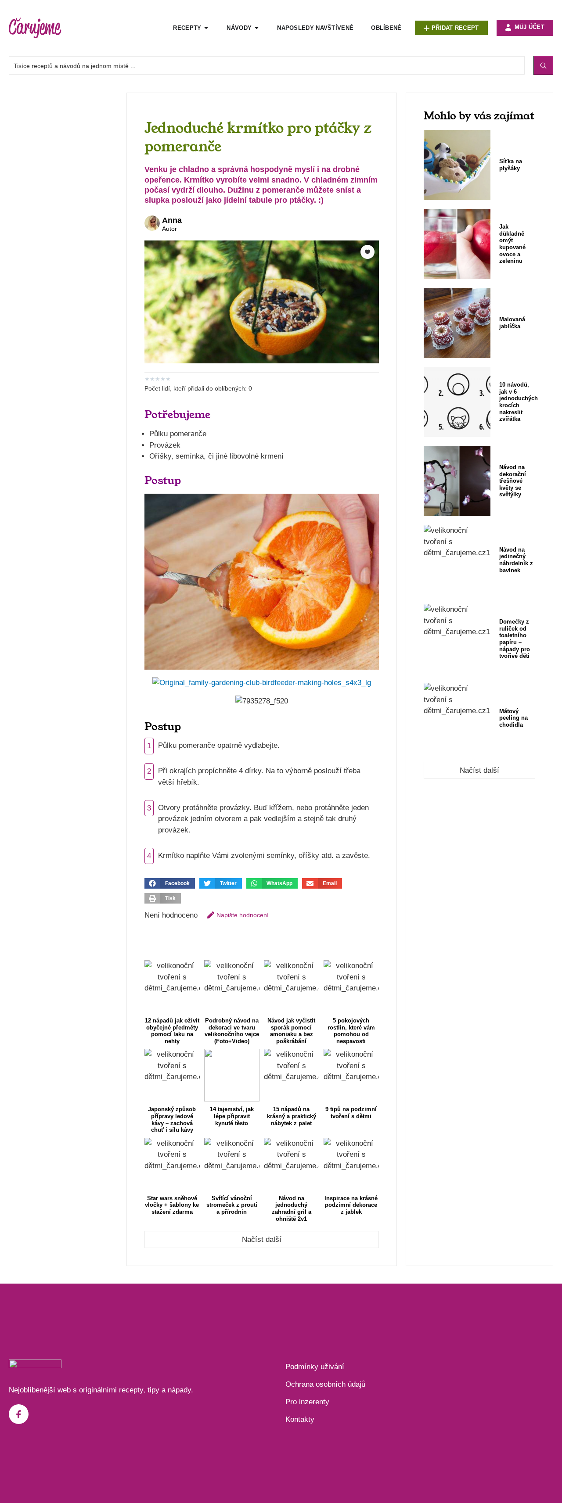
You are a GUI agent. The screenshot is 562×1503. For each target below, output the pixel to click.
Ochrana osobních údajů (325, 1384)
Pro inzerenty (307, 1402)
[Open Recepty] (206, 28)
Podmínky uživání (314, 1367)
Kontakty (299, 1419)
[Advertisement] (63, 224)
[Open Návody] (256, 28)
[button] (169, 883)
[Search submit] (543, 65)
